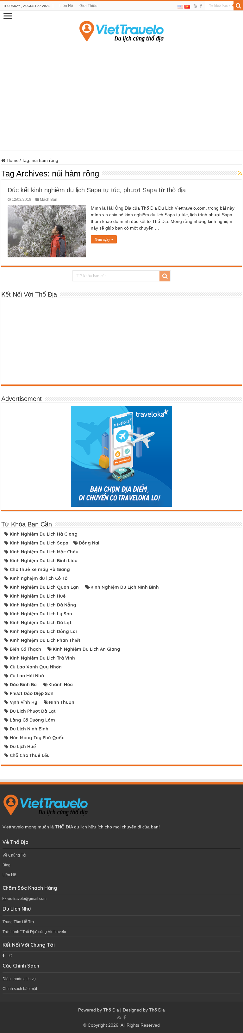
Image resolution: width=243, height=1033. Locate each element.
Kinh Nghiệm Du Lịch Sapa (39, 543)
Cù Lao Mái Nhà (27, 676)
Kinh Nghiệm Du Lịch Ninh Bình (124, 587)
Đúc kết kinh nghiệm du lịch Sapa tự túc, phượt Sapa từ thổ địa (97, 190)
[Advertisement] (121, 96)
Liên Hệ (66, 5)
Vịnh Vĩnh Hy (23, 702)
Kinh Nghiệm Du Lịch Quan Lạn (44, 587)
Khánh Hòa (60, 684)
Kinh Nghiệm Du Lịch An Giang (86, 649)
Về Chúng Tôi (14, 855)
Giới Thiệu (88, 5)
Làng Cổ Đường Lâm (32, 720)
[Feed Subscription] (240, 173)
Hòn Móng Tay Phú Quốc (37, 738)
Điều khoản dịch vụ (19, 979)
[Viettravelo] (121, 30)
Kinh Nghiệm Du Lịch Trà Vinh (42, 658)
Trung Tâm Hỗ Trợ (18, 922)
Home (12, 160)
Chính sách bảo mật (20, 989)
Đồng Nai (89, 543)
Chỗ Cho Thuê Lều (30, 755)
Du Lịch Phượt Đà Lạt (33, 711)
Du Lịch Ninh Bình (29, 729)
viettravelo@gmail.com (26, 898)
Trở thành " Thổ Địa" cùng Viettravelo (34, 932)
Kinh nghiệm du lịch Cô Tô (38, 578)
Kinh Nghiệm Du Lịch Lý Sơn (41, 614)
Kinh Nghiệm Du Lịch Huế (37, 596)
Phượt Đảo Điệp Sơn (31, 693)
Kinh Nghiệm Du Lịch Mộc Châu (44, 552)
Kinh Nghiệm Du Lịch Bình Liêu (44, 560)
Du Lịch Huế (23, 746)
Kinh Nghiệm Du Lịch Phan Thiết (45, 640)
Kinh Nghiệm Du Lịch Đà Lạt (41, 622)
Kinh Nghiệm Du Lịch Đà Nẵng (43, 605)
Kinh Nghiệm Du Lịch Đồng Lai (43, 631)
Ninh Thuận (61, 702)
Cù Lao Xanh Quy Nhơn (36, 667)
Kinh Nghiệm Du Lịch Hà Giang (44, 534)
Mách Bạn (48, 199)
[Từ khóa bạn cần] (238, 5)
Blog (6, 865)
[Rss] (195, 6)
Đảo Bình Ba (23, 684)
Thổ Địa (111, 1009)
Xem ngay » (104, 239)
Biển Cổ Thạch (25, 649)
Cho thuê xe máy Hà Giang (40, 569)
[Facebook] (201, 6)
